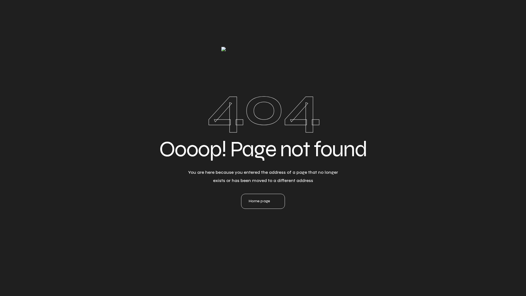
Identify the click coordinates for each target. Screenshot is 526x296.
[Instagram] (263, 244)
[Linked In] (248, 244)
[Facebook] (278, 244)
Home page (259, 201)
